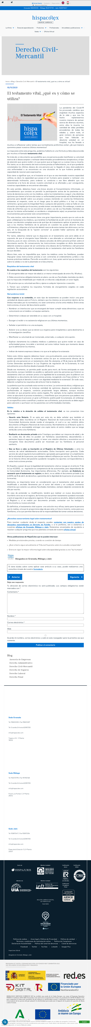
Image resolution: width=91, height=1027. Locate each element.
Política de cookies (26, 1025)
